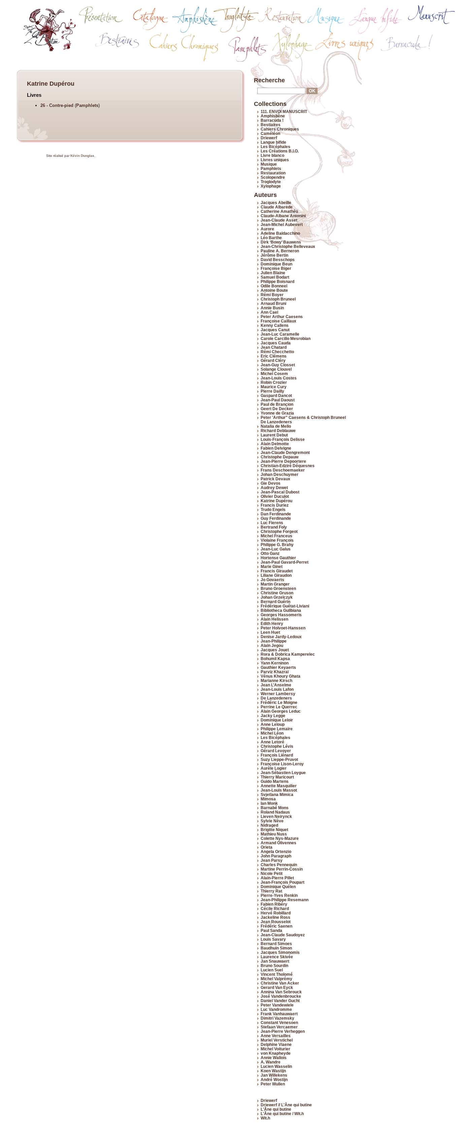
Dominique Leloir (277, 720)
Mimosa (268, 799)
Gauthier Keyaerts (278, 667)
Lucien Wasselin (276, 1066)
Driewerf (269, 138)
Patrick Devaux (275, 479)
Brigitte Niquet (274, 829)
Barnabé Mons (275, 807)
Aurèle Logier (274, 768)
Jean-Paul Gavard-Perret (284, 562)
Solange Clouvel (276, 369)
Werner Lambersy (278, 693)
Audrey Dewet (274, 487)
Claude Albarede (277, 207)
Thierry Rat (271, 891)
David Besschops (278, 259)
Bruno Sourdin (274, 965)
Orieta (266, 847)
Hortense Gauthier (278, 558)
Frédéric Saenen (276, 926)
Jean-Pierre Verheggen (283, 1031)
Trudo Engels (273, 509)
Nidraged (269, 825)
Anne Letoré (272, 742)
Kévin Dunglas (82, 156)
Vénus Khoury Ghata (280, 676)
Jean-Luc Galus (276, 549)
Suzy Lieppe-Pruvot (279, 759)
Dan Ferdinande (276, 514)
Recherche (269, 80)
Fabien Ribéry (274, 904)
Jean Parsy (272, 860)
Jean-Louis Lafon (277, 689)
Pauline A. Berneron (280, 251)
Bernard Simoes (276, 943)
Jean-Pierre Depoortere (283, 461)
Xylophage (271, 186)
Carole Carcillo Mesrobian (285, 338)
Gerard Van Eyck (277, 987)
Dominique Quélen (278, 886)
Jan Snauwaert (275, 961)
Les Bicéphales (275, 146)
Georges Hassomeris (281, 615)
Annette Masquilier (279, 786)
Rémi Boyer (272, 294)
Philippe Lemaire (277, 729)
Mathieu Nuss (274, 834)
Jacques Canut (275, 330)
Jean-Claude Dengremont (285, 452)
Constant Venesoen (279, 1022)
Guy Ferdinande (276, 518)
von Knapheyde (276, 1053)
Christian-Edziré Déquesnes (288, 465)
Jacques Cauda (276, 343)
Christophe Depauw (279, 457)
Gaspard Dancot (276, 395)
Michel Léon (272, 733)
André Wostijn (274, 1079)
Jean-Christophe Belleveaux (288, 246)
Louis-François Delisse (283, 439)
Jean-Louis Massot (279, 790)
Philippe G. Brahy (277, 544)
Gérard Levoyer (276, 750)
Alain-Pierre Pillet (277, 878)
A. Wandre (271, 1062)
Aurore (267, 229)
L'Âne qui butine (276, 1109)
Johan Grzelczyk (277, 597)
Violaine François (277, 540)
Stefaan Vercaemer (279, 1027)
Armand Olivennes (278, 843)
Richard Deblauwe (278, 430)
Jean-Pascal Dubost (280, 492)
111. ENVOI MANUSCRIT (284, 111)
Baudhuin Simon (276, 948)
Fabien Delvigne (276, 448)
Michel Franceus (276, 536)
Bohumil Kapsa (275, 658)
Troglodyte (271, 181)
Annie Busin (272, 308)
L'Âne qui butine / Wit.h (282, 1113)
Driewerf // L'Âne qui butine (286, 1105)
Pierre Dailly (272, 391)
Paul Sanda (271, 930)
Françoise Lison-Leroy (282, 764)
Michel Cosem (274, 373)
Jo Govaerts (272, 579)
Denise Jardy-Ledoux (281, 636)
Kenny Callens (275, 325)
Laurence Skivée (277, 957)
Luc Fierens (272, 522)
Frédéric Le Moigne (279, 702)
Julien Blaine (273, 273)
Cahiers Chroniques (280, 129)
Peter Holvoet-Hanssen (283, 628)
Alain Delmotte (275, 444)
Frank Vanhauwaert (279, 1014)
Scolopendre (273, 177)
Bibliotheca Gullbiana (281, 610)
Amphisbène (273, 116)
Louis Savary (273, 939)
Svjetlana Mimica (277, 794)
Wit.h (265, 1118)
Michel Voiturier (275, 1049)
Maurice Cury (274, 387)
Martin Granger (275, 584)
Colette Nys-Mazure (280, 838)
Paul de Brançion (277, 404)
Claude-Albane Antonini (283, 216)
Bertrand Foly (274, 527)
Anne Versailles (276, 1035)
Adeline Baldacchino (280, 233)
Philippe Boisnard (277, 281)
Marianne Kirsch (276, 680)
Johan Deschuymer (279, 474)
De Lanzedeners (276, 698)
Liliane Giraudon (276, 575)
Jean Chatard (274, 347)
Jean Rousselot (276, 921)
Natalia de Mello (276, 426)
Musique (269, 164)
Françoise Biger (276, 268)
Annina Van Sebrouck (281, 992)
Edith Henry (272, 623)
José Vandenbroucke (281, 996)
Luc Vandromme (276, 1009)
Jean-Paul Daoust (278, 400)
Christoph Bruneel (278, 299)
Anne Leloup (273, 724)
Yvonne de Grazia (277, 413)
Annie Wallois (274, 1057)
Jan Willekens (274, 1075)
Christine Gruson (277, 593)
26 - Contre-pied (57, 105)
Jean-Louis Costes (279, 378)
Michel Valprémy (276, 978)
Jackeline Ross (275, 917)
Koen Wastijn (273, 1071)
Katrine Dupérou (276, 501)
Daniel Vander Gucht (280, 1000)
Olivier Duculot (275, 496)
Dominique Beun (276, 264)
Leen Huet (270, 632)
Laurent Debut (274, 435)
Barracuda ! (272, 120)
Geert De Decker (277, 408)
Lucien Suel (272, 970)
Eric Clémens (274, 356)
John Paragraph (276, 856)
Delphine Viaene (276, 1044)
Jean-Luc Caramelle (280, 334)
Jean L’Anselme (276, 685)
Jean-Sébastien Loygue (283, 772)
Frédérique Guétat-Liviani (285, 606)
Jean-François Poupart (282, 882)
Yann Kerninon (275, 663)
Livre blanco (272, 155)
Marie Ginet (272, 566)
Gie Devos (271, 483)
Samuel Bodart (275, 277)
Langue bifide (273, 142)
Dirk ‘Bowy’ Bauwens (281, 242)
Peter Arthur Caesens (282, 316)
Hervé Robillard (276, 913)
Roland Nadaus (275, 812)
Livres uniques (275, 160)
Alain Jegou (272, 645)
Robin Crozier (274, 382)
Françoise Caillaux (278, 321)
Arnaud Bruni (273, 303)
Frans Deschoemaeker (283, 470)
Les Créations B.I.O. (280, 151)
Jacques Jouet (275, 650)
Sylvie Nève (272, 821)
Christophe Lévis (277, 746)
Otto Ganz (270, 553)
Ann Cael (269, 312)
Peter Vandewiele (277, 1005)
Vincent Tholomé (277, 974)
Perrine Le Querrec (279, 707)
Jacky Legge (273, 715)
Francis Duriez (275, 505)
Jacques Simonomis (280, 952)
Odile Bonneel (274, 286)
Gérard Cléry (273, 360)
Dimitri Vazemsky (277, 1018)
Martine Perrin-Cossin (282, 869)
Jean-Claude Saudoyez (283, 935)
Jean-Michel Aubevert (282, 224)
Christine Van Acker (280, 983)
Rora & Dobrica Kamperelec (288, 654)
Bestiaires (271, 124)
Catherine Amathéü (279, 211)
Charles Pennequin (279, 864)
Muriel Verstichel (277, 1040)
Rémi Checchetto (277, 351)
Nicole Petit (272, 873)
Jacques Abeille (276, 202)
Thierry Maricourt (277, 777)
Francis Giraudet (277, 571)
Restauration (273, 173)
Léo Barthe (271, 237)
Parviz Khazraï (275, 672)
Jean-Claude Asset (279, 220)
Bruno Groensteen (278, 588)
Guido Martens (275, 781)
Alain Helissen (274, 619)
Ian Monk (269, 803)
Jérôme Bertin (274, 255)
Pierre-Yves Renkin (279, 895)
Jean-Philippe (274, 641)
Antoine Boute (274, 290)
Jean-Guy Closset (278, 365)
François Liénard (277, 755)
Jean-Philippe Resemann (284, 900)
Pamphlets (87, 105)
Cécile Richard (275, 908)
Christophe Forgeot (279, 531)
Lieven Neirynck (276, 816)
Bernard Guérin (275, 601)
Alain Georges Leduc (281, 711)
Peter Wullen (273, 1084)
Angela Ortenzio (276, 851)
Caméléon (270, 133)
